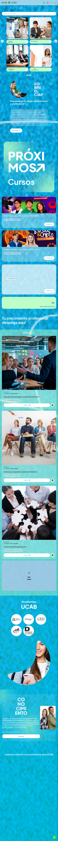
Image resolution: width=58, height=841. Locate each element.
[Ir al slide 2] (29, 75)
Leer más (21, 736)
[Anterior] (2, 41)
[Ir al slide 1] (27, 75)
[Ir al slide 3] (30, 75)
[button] (16, 619)
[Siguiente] (55, 41)
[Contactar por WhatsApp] (54, 837)
